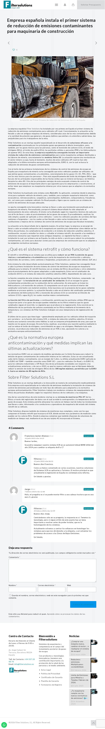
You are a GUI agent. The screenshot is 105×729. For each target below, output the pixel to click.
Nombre (13, 585)
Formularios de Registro (51, 685)
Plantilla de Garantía (50, 681)
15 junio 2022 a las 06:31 (43, 461)
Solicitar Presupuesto (91, 5)
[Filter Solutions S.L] (18, 4)
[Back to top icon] (93, 723)
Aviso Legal (46, 670)
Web (69, 585)
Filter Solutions (33, 129)
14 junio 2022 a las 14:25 (34, 438)
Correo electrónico (47, 585)
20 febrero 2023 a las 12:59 (44, 511)
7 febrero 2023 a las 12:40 (35, 492)
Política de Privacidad (50, 674)
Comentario (14, 557)
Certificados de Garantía (51, 677)
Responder (88, 436)
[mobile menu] (56, 5)
